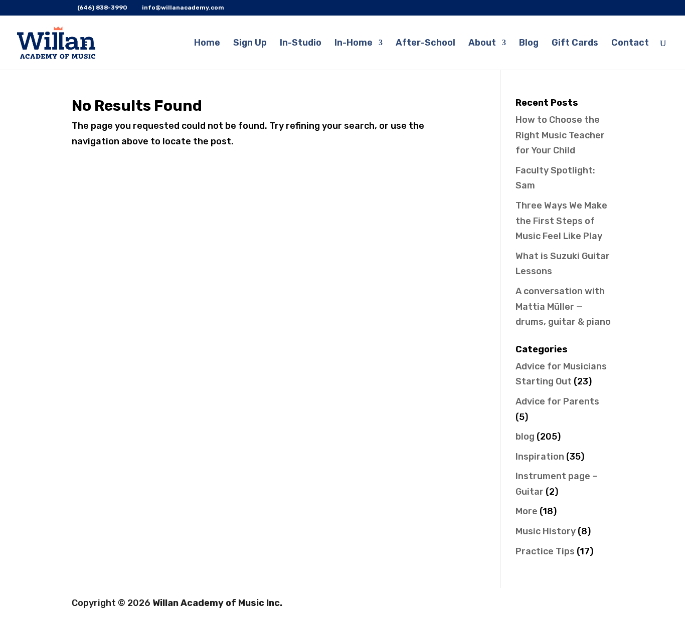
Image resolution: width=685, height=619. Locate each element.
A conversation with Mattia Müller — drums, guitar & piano (563, 306)
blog (525, 436)
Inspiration (540, 456)
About (482, 43)
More (527, 511)
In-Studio (300, 43)
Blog (529, 43)
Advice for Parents (557, 401)
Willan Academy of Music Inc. (217, 602)
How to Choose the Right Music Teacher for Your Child (560, 135)
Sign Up (250, 43)
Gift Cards (575, 43)
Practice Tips (545, 551)
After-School (425, 43)
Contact (630, 43)
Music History (546, 531)
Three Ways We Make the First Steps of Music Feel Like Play (561, 221)
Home (207, 43)
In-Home (353, 43)
